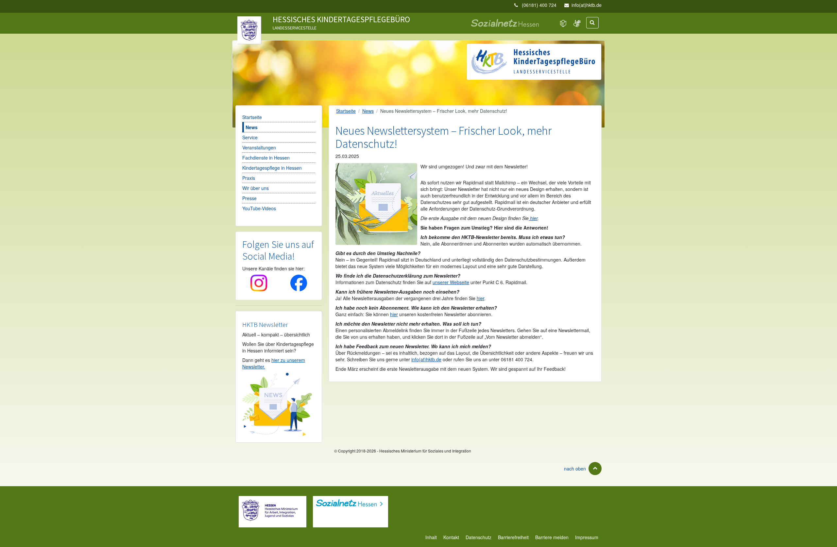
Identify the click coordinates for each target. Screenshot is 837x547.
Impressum (586, 537)
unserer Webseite (451, 282)
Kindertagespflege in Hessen (272, 167)
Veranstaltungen (259, 147)
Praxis (248, 178)
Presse (249, 198)
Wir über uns (255, 188)
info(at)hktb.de (587, 5)
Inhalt (431, 537)
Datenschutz (478, 537)
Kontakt (451, 537)
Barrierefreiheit (513, 537)
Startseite (252, 117)
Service (250, 137)
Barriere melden (552, 537)
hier (533, 218)
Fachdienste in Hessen (266, 157)
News (252, 127)
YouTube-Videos (259, 208)
